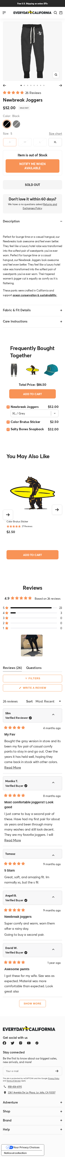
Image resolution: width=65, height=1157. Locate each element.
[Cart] (60, 12)
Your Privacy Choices (26, 1147)
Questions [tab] (34, 668)
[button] (22, 92)
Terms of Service (14, 1081)
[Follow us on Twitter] (12, 1043)
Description (11, 221)
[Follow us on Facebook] (4, 1043)
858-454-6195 (15, 1086)
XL (55, 142)
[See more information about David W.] (55, 950)
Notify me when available (32, 166)
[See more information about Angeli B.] (55, 897)
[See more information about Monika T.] (55, 783)
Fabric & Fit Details (17, 310)
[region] (32, 645)
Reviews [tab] (12, 668)
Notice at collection (15, 1152)
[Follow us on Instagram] (21, 1043)
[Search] (55, 12)
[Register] (56, 1071)
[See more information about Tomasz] (55, 855)
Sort (29, 701)
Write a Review (40, 688)
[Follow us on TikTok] (37, 1043)
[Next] (60, 85)
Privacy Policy (53, 1078)
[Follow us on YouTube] (29, 1043)
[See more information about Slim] (55, 715)
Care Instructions (15, 321)
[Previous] (4, 85)
